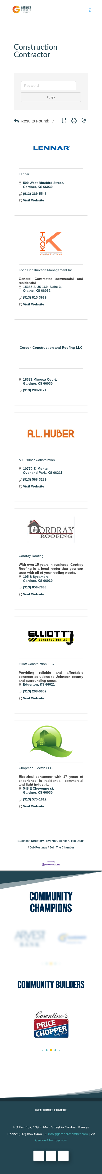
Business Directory (31, 841)
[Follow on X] (51, 1156)
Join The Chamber (62, 847)
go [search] (53, 97)
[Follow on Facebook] (38, 1156)
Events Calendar (57, 841)
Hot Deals (77, 841)
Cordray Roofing (31, 556)
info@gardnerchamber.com (68, 1134)
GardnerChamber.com (51, 1140)
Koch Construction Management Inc (46, 270)
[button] (16, 121)
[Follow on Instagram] (63, 1156)
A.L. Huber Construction (37, 460)
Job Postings (38, 847)
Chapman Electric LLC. (36, 768)
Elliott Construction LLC (36, 664)
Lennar (24, 174)
